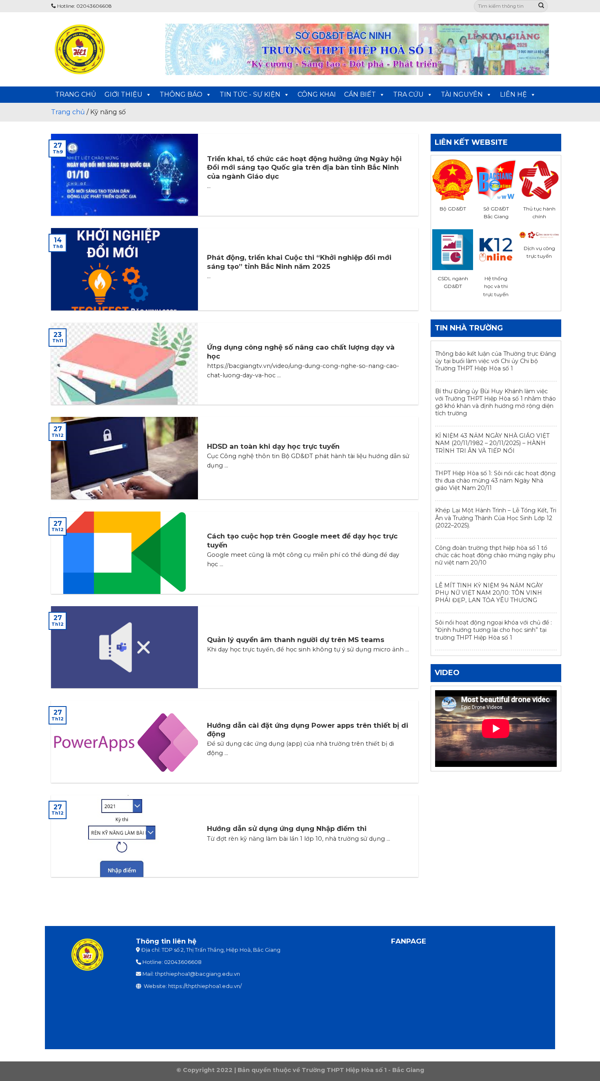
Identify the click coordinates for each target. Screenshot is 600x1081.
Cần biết (360, 94)
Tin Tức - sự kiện (250, 94)
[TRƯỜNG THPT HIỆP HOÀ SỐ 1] (102, 49)
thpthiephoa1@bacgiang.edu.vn (197, 974)
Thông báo (181, 94)
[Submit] (541, 6)
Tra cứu (408, 94)
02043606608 (183, 962)
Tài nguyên (462, 94)
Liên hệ (513, 94)
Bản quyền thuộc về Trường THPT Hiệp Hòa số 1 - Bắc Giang (331, 1070)
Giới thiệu (123, 94)
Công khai (317, 94)
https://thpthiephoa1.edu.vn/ (205, 986)
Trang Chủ (75, 94)
